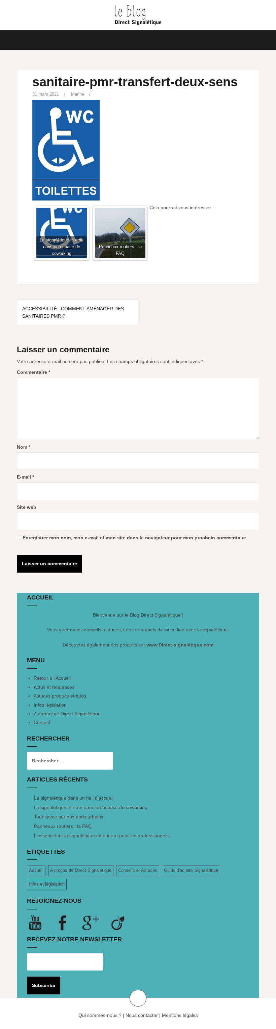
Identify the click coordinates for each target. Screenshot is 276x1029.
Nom (23, 447)
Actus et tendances (54, 687)
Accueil (36, 870)
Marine (77, 94)
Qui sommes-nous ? (100, 1015)
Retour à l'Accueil (52, 678)
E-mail (25, 477)
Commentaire (33, 372)
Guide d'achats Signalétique (191, 870)
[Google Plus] (96, 922)
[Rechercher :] (65, 760)
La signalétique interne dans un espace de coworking (90, 807)
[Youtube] (41, 922)
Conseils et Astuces (137, 870)
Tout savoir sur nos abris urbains (68, 816)
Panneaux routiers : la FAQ (63, 826)
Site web (26, 507)
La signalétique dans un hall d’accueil (73, 798)
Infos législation (50, 705)
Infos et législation (47, 884)
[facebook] (68, 922)
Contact (42, 722)
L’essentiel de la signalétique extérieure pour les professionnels (101, 835)
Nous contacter (142, 1015)
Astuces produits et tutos (60, 696)
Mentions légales (180, 1015)
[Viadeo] (118, 922)
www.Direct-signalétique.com (179, 644)
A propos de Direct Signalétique (67, 713)
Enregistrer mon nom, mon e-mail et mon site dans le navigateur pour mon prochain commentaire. (135, 537)
